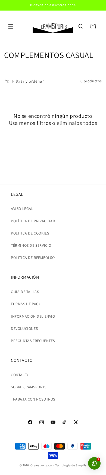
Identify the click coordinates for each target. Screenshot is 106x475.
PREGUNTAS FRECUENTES (33, 340)
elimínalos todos (77, 122)
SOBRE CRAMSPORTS (28, 387)
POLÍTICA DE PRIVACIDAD (33, 221)
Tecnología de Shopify (71, 465)
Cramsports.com (42, 465)
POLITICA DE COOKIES (30, 233)
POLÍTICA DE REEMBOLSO (33, 257)
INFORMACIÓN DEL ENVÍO (33, 316)
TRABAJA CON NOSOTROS (33, 399)
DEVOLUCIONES (24, 328)
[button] (11, 26)
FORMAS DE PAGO (26, 303)
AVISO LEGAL (22, 208)
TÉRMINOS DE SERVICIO (31, 245)
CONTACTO (20, 374)
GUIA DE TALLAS (25, 291)
